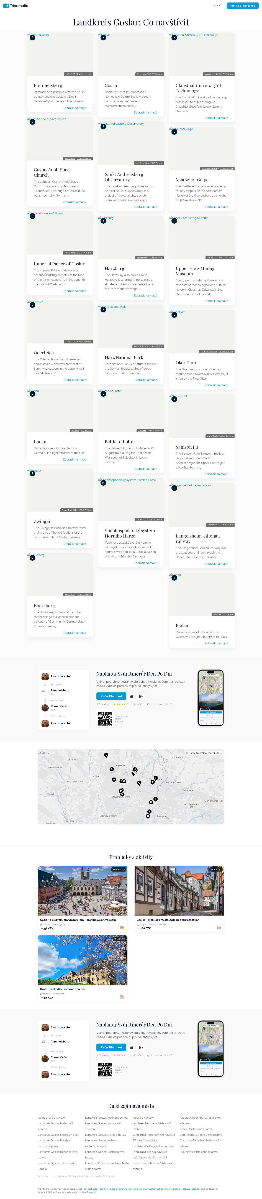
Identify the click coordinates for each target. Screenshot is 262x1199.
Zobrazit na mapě (74, 108)
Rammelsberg (48, 85)
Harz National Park (124, 357)
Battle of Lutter (120, 441)
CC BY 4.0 (157, 163)
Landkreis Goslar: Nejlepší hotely (58, 1134)
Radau (40, 441)
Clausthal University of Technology (198, 88)
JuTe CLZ (70, 74)
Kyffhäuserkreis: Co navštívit (149, 1157)
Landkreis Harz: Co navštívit (149, 1151)
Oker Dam (186, 362)
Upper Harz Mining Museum (195, 271)
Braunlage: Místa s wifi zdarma (199, 1151)
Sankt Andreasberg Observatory (124, 176)
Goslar (111, 85)
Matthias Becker (209, 168)
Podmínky (104, 1189)
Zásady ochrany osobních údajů (164, 1189)
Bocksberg (44, 605)
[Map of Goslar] (131, 786)
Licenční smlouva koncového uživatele (129, 1189)
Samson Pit (187, 446)
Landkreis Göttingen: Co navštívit (153, 1146)
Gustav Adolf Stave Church (52, 172)
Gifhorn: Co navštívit (145, 1140)
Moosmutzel (210, 74)
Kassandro (70, 158)
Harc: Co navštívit (143, 1117)
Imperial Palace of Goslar (59, 263)
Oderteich (44, 352)
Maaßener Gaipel (193, 179)
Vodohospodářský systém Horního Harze (130, 533)
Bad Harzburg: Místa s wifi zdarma (201, 1134)
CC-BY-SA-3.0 (84, 158)
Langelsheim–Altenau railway (198, 538)
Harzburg (115, 268)
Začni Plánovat (111, 696)
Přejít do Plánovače (242, 5)
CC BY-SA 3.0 (155, 257)
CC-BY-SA (86, 510)
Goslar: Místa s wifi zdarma (196, 1129)
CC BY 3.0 (86, 430)
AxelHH (75, 430)
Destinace (92, 1189)
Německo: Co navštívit (52, 1117)
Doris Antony (140, 346)
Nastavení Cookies (190, 1189)
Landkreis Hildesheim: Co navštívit (153, 1134)
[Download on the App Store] (132, 696)
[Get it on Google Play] (141, 696)
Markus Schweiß (209, 351)
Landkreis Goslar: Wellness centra (106, 1117)
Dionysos (141, 74)
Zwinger (42, 521)
